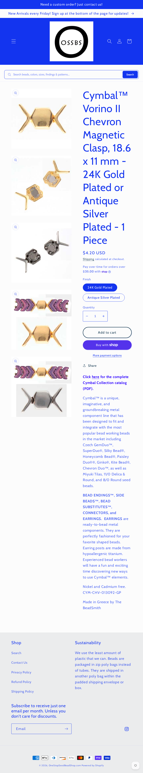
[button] (13, 41)
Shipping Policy (22, 691)
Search (130, 74)
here (95, 377)
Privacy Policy (21, 672)
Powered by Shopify (93, 765)
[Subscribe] (66, 729)
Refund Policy (21, 682)
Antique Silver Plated (104, 298)
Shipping (88, 259)
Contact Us (19, 663)
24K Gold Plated (100, 287)
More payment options (107, 355)
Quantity (89, 307)
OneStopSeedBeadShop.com (65, 765)
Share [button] (92, 366)
